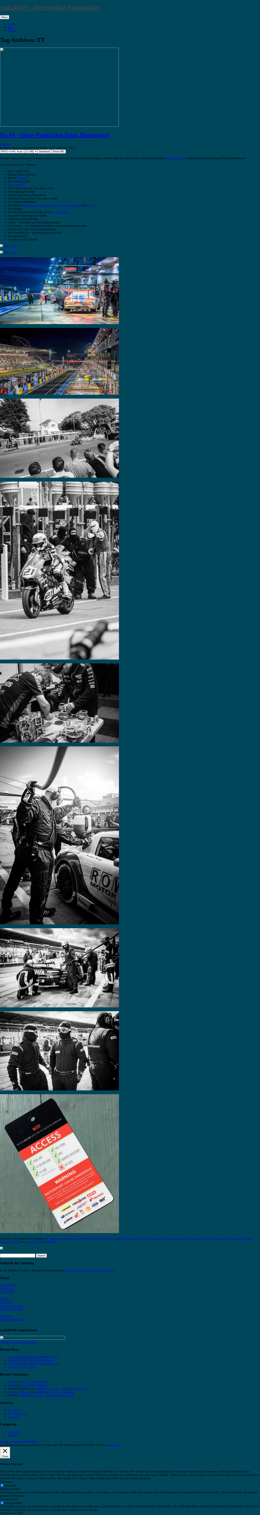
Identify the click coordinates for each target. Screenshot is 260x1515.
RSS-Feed (6, 1302)
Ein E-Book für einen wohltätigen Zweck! (33, 1356)
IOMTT (141, 1238)
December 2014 (17, 1413)
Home (11, 23)
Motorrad (180, 1238)
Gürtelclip (54, 205)
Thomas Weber (175, 158)
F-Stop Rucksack (71, 205)
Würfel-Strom (61, 212)
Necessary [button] (6, 1481)
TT (11, 1242)
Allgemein (14, 1431)
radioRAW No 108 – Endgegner (54, 1392)
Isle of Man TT (17, 184)
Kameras (167, 1238)
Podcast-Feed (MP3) (12, 1309)
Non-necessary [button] (9, 1499)
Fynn (11, 1385)
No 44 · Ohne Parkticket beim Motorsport (55, 134)
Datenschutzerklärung (13, 1319)
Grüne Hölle (121, 1238)
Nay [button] (103, 1445)
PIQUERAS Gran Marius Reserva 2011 (89, 1270)
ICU (90, 205)
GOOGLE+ (7, 1288)
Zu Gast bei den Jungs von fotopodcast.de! (33, 1363)
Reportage (233, 1238)
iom (132, 1238)
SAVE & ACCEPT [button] (11, 1513)
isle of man (154, 1238)
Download (44, 151)
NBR (205, 1238)
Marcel (52, 1242)
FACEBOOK (8, 1285)
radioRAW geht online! (22, 1367)
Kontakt (12, 30)
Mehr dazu (113, 1445)
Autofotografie (69, 1238)
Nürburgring (217, 1238)
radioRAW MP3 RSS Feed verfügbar (30, 1360)
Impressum (6, 1316)
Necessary (11, 1485)
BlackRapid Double (34, 205)
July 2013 (13, 1416)
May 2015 (14, 1410)
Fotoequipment (88, 1238)
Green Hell (105, 1238)
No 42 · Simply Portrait (35, 1381)
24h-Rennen (51, 1238)
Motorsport (193, 1238)
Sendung (13, 1435)
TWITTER (7, 1292)
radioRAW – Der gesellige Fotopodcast (50, 7)
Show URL (58, 151)
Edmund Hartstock (19, 1392)
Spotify (4, 1299)
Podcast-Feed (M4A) (12, 1305)
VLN (17, 1242)
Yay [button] (98, 1445)
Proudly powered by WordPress (19, 1441)
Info (10, 27)
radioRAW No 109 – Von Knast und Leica (60, 1388)
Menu (5, 17)
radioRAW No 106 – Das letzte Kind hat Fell (47, 1395)
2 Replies (5, 144)
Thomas (21, 178)
